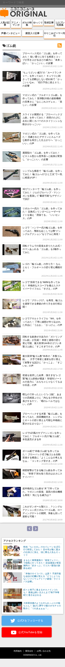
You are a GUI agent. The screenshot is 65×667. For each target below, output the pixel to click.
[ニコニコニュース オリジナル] (23, 13)
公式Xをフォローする (30, 620)
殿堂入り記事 (33, 33)
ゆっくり (38, 22)
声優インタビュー (10, 33)
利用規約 (18, 651)
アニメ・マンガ (16, 23)
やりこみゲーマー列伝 (54, 34)
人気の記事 (5, 23)
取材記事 (49, 22)
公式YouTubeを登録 (30, 632)
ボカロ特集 (27, 23)
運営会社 (29, 651)
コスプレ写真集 (60, 23)
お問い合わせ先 (44, 651)
